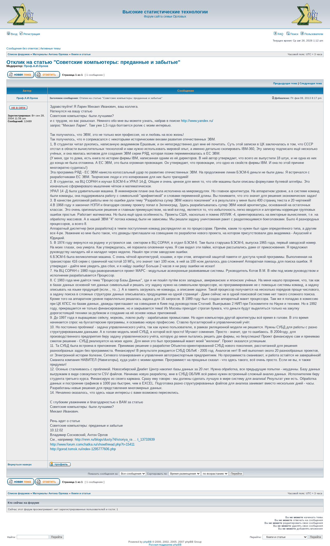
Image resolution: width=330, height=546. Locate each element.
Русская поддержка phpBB (165, 544)
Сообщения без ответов (22, 48)
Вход (13, 34)
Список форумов (19, 54)
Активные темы (50, 48)
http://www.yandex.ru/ (197, 121)
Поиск (294, 34)
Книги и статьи (80, 54)
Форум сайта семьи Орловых (165, 16)
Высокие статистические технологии (165, 11)
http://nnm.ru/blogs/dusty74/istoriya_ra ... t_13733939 (115, 439)
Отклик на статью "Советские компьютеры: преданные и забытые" (93, 62)
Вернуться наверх (20, 464)
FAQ (280, 34)
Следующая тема (311, 83)
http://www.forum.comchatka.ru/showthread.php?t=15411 (92, 444)
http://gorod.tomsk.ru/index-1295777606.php (83, 449)
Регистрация (31, 34)
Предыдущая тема (285, 83)
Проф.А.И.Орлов (36, 66)
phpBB (147, 541)
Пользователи (313, 34)
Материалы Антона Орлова (50, 54)
